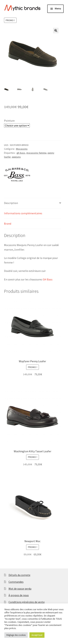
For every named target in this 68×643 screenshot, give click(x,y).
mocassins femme (36, 152)
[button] (56, 30)
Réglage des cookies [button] (16, 635)
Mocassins (22, 148)
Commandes (16, 581)
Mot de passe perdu (20, 588)
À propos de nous (19, 595)
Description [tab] (11, 203)
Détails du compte (19, 575)
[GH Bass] (17, 175)
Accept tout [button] (37, 635)
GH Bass (47, 279)
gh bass (21, 152)
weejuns (16, 156)
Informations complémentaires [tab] (23, 213)
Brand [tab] (7, 223)
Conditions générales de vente (27, 602)
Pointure (9, 120)
